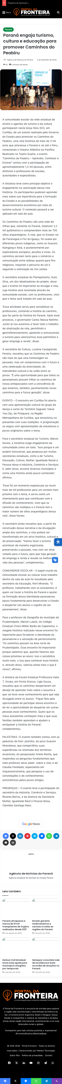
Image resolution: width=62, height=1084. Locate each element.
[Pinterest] (27, 836)
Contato (48, 1055)
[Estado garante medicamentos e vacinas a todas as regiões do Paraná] (46, 908)
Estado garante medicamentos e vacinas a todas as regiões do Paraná (42, 925)
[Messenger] (42, 836)
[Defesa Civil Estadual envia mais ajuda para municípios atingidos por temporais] (16, 947)
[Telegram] (56, 836)
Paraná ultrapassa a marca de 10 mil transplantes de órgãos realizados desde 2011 (15, 925)
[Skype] (35, 836)
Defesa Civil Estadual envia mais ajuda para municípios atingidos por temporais (14, 964)
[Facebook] (6, 836)
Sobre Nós (15, 1055)
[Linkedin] (20, 836)
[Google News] (31, 824)
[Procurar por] (58, 13)
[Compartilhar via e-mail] (6, 843)
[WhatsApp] (49, 836)
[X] (13, 836)
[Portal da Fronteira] (32, 12)
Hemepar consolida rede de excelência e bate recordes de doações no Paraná (46, 964)
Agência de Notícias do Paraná (20, 60)
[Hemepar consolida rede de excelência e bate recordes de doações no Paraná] (46, 947)
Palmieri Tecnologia (46, 1050)
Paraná (8, 29)
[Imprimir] (13, 843)
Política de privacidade (32, 1055)
